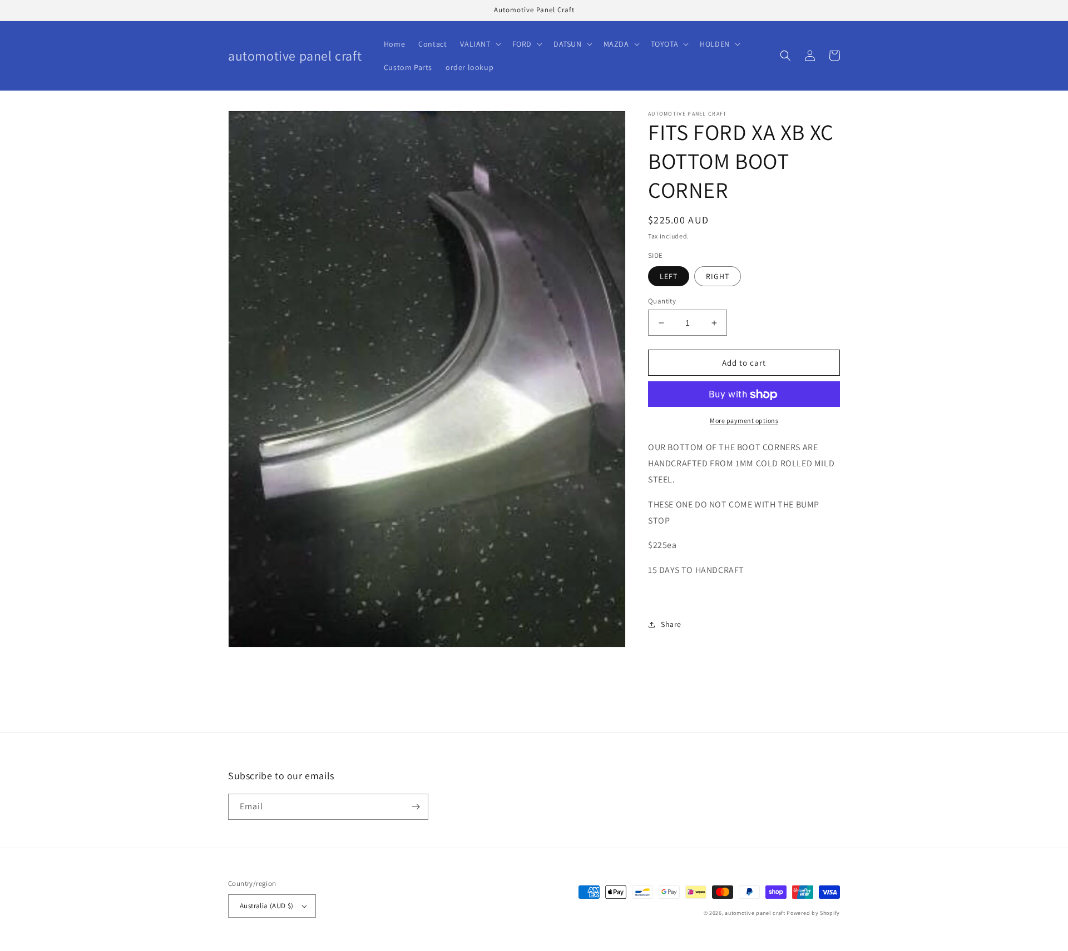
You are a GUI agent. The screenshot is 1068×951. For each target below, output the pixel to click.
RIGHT (717, 276)
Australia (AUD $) (267, 905)
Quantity (662, 301)
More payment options (744, 421)
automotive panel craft (755, 913)
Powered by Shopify (813, 913)
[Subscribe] (415, 807)
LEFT (669, 276)
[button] (479, 44)
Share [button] (671, 624)
